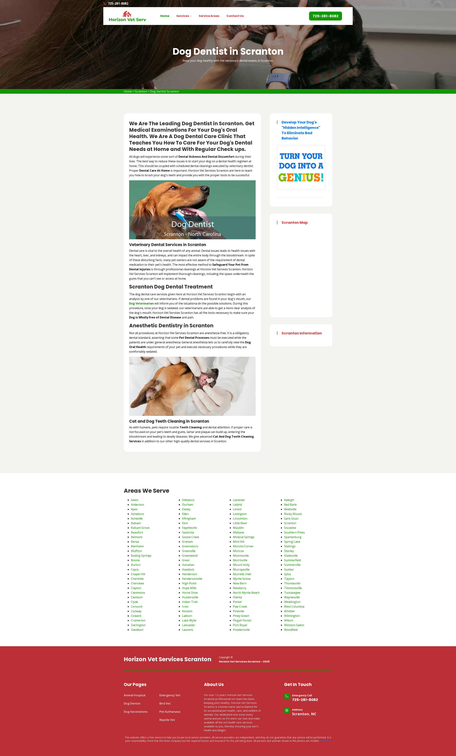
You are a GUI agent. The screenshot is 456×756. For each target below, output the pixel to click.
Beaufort (137, 532)
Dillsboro (188, 500)
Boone (135, 560)
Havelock (188, 569)
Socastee (290, 528)
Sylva (287, 574)
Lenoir (237, 509)
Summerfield (292, 560)
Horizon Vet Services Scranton (167, 659)
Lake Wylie (189, 620)
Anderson (137, 505)
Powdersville (241, 630)
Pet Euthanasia (169, 712)
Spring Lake (292, 542)
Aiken (134, 500)
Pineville (238, 611)
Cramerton (138, 620)
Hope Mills (189, 588)
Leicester (239, 500)
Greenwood (190, 556)
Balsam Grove (140, 528)
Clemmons (138, 593)
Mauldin (238, 528)
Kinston (187, 611)
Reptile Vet (167, 720)
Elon (185, 523)
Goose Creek (190, 537)
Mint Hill (238, 542)
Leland (237, 505)
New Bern (239, 583)
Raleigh (289, 500)
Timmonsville (293, 588)
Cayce (135, 569)
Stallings (290, 546)
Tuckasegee (292, 593)
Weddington (292, 602)
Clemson (136, 597)
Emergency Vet (169, 695)
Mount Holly (241, 565)
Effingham (189, 518)
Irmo (185, 606)
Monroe (238, 551)
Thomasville (292, 583)
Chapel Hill (138, 574)
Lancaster (188, 625)
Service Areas (209, 16)
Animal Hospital (134, 695)
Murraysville (241, 569)
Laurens (187, 630)
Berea (135, 542)
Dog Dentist (132, 703)
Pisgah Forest (242, 620)
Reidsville (290, 509)
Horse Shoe (190, 593)
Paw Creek (240, 606)
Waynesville (292, 597)
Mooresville (241, 556)
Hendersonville (192, 579)
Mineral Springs (243, 537)
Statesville (291, 556)
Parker (237, 602)
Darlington (138, 625)
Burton (136, 565)
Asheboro (137, 514)
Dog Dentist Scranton (164, 91)
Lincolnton (240, 518)
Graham (187, 542)
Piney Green (241, 616)
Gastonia (188, 532)
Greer (186, 560)
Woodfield (290, 630)
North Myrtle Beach (246, 593)
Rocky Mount (293, 514)
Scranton (141, 91)
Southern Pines (294, 532)
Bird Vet (165, 703)
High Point (189, 583)
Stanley (289, 551)
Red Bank (290, 505)
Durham (187, 505)
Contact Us (235, 16)
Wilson (288, 620)
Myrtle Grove (241, 579)
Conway (136, 611)
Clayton (136, 588)
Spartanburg (292, 537)
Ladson (187, 616)
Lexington (240, 514)
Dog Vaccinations (135, 712)
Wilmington (292, 616)
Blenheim (137, 546)
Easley (186, 509)
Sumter (289, 569)
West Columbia (294, 606)
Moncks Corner (243, 546)
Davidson (137, 630)
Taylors (289, 579)
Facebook (325, 740)
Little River (240, 523)
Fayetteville (189, 528)
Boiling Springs (141, 556)
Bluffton (136, 551)
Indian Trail (189, 602)
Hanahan (188, 565)
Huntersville (190, 597)
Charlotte (137, 579)
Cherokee (137, 583)
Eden (185, 514)
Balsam (136, 523)
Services (182, 16)
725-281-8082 (305, 699)
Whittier (289, 611)
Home (164, 16)
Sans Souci (291, 518)
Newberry (239, 588)
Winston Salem (294, 625)
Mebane (238, 532)
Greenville (188, 551)
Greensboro (190, 546)
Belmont (136, 537)
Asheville (137, 518)
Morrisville (240, 560)
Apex (134, 509)
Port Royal (240, 625)
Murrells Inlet (242, 574)
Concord (136, 606)
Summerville (292, 565)
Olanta (237, 597)
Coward (136, 616)
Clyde (134, 602)
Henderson (189, 574)
